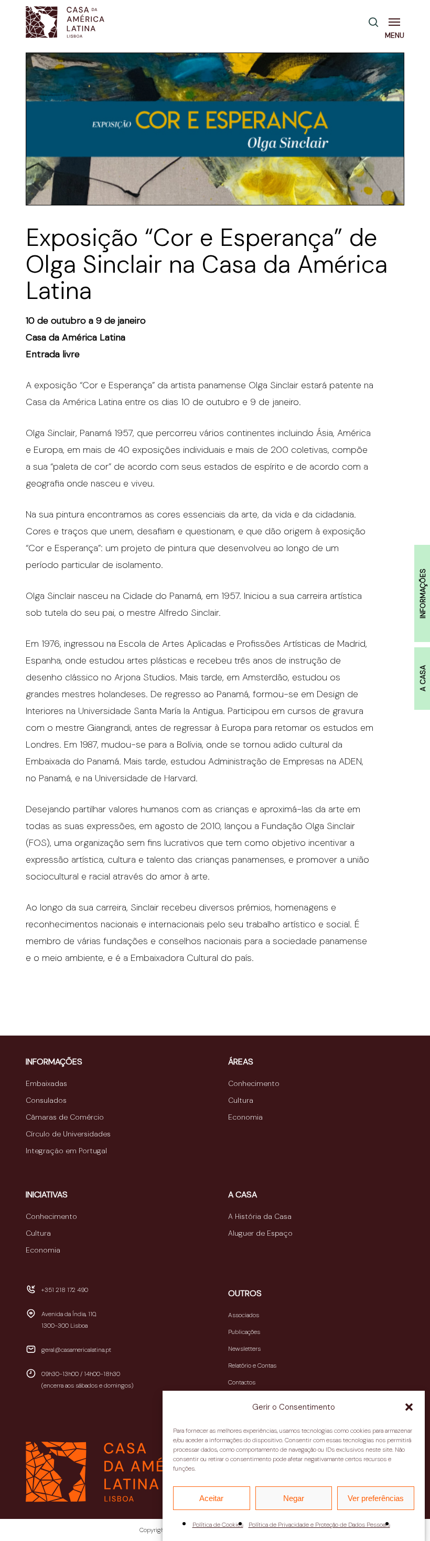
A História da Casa (260, 1216)
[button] (409, 1407)
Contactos (241, 1382)
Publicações (244, 1332)
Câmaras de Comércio (65, 1117)
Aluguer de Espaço (260, 1233)
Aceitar (211, 1498)
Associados (243, 1315)
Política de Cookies (217, 1525)
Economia (245, 1117)
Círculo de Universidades (68, 1134)
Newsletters (244, 1349)
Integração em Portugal (66, 1150)
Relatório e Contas (252, 1365)
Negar (293, 1498)
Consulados (46, 1100)
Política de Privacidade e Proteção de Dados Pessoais (319, 1525)
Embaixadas (46, 1083)
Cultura (240, 1100)
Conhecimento (254, 1083)
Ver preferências (376, 1498)
